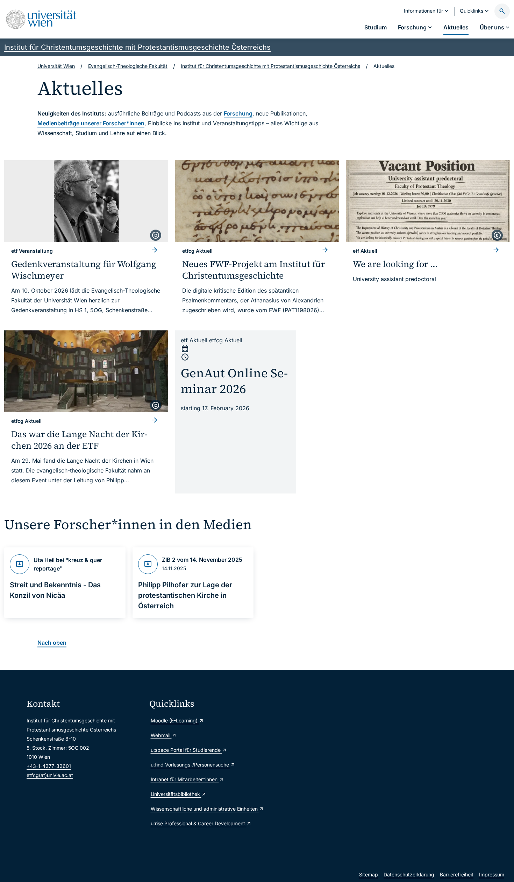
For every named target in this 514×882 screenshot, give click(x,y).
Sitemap (368, 874)
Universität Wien (56, 66)
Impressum (491, 874)
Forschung (238, 113)
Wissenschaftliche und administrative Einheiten (205, 809)
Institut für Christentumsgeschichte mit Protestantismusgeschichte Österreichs (137, 47)
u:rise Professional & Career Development (199, 823)
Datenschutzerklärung (409, 874)
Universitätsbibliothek (176, 794)
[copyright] (155, 235)
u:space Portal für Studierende (186, 750)
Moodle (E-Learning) (175, 720)
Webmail (161, 735)
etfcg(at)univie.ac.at (50, 775)
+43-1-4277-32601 (49, 766)
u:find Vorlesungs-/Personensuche (190, 765)
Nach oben (51, 642)
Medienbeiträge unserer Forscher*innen (90, 123)
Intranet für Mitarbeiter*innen (185, 779)
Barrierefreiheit (456, 874)
